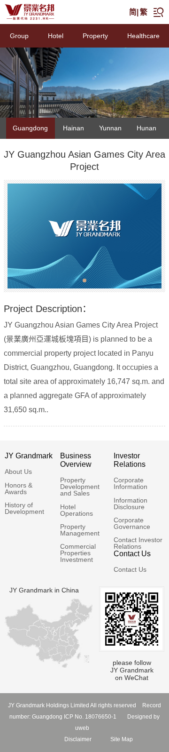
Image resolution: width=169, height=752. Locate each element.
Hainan (73, 128)
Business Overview (76, 460)
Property (95, 36)
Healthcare (143, 36)
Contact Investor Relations (138, 543)
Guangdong (30, 128)
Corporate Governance (132, 523)
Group (19, 36)
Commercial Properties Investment (78, 553)
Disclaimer (78, 739)
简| (133, 12)
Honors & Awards (18, 488)
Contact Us (132, 554)
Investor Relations (130, 460)
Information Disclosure (130, 503)
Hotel (55, 36)
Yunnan (110, 128)
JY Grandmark (29, 456)
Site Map (121, 739)
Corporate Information (130, 483)
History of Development (24, 508)
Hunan (146, 128)
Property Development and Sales (80, 486)
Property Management (80, 529)
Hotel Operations (76, 510)
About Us (18, 471)
